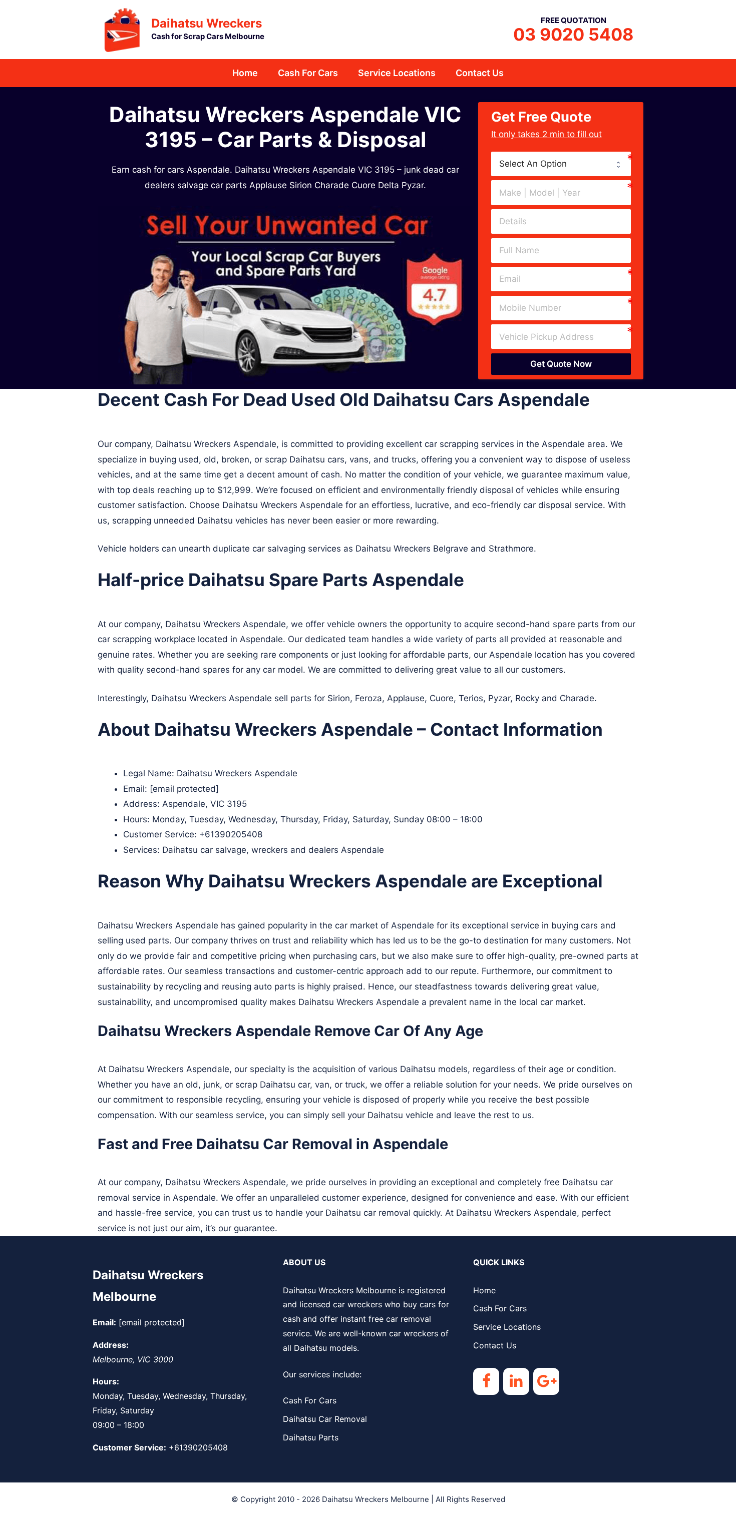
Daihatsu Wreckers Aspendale (237, 773)
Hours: (106, 1381)
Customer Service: (129, 1447)
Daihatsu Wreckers (206, 23)
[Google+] (546, 1381)
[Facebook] (486, 1381)
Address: (111, 1345)
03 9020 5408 (573, 34)
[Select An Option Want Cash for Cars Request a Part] (561, 164)
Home (245, 73)
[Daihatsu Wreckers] (123, 29)
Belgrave (450, 549)
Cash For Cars (308, 73)
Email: (104, 1322)
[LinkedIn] (516, 1381)
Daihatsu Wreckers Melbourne (375, 1499)
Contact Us (480, 73)
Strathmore (511, 549)
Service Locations (397, 73)
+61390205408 (230, 834)
